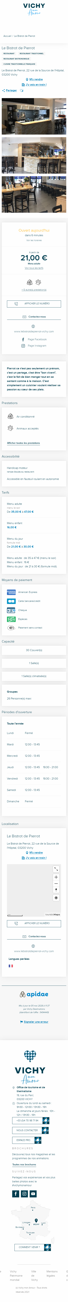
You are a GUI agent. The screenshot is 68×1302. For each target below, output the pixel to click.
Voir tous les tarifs (34, 268)
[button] (22, 90)
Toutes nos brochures (24, 1164)
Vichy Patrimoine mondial (16, 1276)
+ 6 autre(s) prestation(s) (34, 289)
